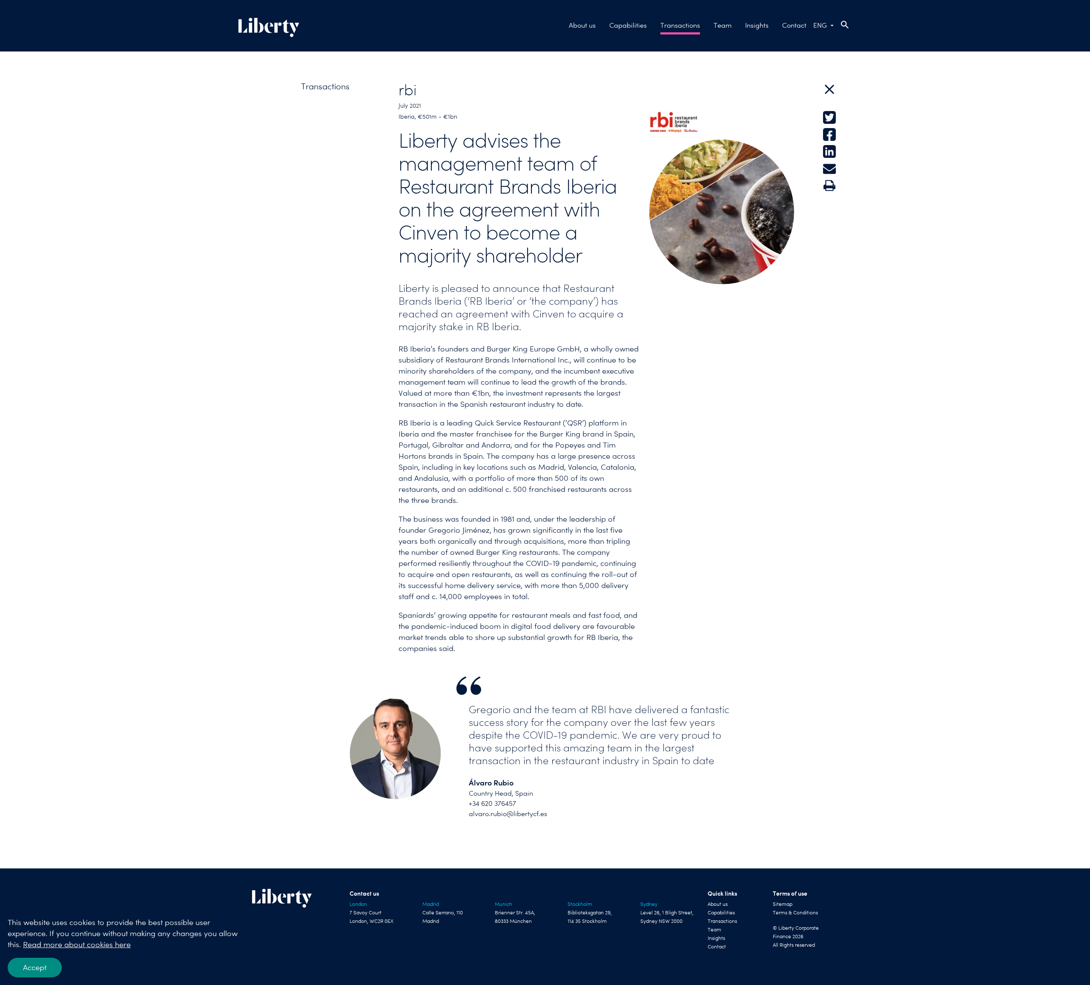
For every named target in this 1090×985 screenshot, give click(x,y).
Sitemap (782, 904)
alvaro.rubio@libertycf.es (508, 814)
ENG (820, 25)
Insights (757, 25)
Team (722, 25)
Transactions (680, 25)
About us (582, 25)
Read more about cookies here (77, 944)
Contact (794, 25)
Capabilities (628, 25)
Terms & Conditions (795, 913)
